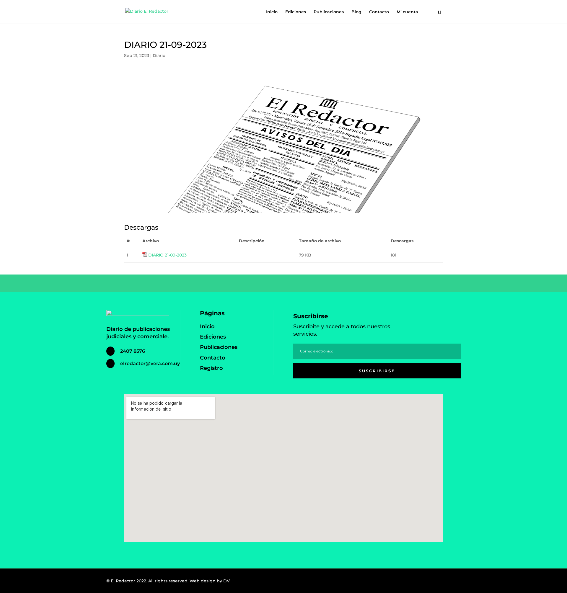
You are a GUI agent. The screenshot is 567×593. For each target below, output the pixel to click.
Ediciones (295, 12)
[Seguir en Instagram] (439, 582)
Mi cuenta (407, 12)
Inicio (272, 12)
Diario (159, 55)
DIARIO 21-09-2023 (167, 255)
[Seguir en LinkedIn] (452, 582)
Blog (356, 12)
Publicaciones (329, 12)
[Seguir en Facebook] (426, 582)
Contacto (379, 12)
